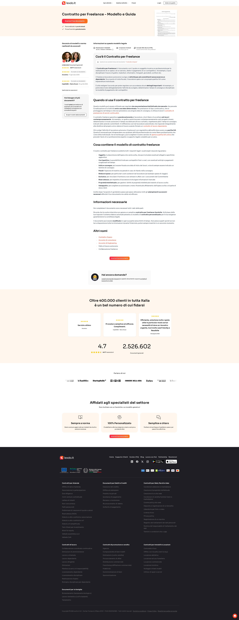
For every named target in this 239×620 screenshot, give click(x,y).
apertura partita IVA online (161, 135)
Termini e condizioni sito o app (155, 532)
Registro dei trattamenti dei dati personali (160, 523)
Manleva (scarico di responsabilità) (75, 569)
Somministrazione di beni (112, 572)
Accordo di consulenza (107, 240)
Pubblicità (106, 569)
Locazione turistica (151, 565)
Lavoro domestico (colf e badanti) (75, 597)
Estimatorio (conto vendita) (113, 555)
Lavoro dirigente (68, 562)
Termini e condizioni (139, 611)
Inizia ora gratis (170, 3)
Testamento (66, 600)
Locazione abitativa (151, 555)
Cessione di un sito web (153, 494)
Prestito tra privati (110, 494)
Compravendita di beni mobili (114, 552)
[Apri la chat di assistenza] (235, 616)
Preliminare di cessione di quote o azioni (77, 510)
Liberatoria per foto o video (154, 509)
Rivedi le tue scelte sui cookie (167, 611)
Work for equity (68, 531)
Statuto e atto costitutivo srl (73, 520)
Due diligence (67, 494)
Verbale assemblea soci (71, 534)
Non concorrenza (68, 504)
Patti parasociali (68, 507)
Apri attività (107, 3)
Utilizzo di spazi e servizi (153, 572)
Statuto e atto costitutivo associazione (77, 517)
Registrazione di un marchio (154, 519)
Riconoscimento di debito (113, 504)
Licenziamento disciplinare (72, 575)
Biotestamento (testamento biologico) (76, 593)
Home (111, 457)
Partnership (162, 457)
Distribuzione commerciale (113, 562)
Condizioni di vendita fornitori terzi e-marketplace (158, 498)
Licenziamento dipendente (72, 572)
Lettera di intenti (68, 500)
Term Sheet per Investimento (73, 527)
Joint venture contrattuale (72, 497)
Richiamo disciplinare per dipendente (76, 582)
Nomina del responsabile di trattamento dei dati (160, 527)
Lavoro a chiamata (69, 555)
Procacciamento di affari (112, 559)
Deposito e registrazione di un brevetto (158, 506)
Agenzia (106, 548)
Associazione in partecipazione (74, 490)
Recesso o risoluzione (111, 500)
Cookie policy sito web (152, 503)
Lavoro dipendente (69, 559)
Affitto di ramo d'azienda (71, 487)
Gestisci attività (121, 3)
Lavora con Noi (151, 457)
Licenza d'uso (149, 513)
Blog (142, 457)
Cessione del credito (111, 487)
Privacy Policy (152, 611)
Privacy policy (149, 516)
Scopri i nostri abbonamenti (75, 115)
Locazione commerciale (153, 562)
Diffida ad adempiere (110, 490)
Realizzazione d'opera (70, 579)
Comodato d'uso (150, 548)
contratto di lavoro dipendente (155, 126)
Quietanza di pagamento (112, 497)
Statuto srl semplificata (71, 524)
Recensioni (173, 457)
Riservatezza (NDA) (69, 514)
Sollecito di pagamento (112, 507)
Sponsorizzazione (109, 575)
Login (159, 3)
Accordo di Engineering (108, 243)
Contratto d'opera (131, 62)
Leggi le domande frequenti (111, 279)
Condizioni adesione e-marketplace (157, 487)
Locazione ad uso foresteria (154, 559)
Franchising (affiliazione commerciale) (117, 565)
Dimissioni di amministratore (73, 552)
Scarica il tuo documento (74, 21)
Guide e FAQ (134, 457)
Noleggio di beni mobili (153, 569)
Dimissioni (66, 565)
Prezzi (134, 3)
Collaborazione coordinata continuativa (77, 548)
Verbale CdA (66, 537)
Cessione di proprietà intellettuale (157, 490)
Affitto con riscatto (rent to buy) (156, 552)
